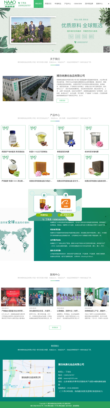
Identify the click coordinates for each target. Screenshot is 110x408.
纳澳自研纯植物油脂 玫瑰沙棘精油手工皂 (45, 181)
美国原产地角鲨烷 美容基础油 (13, 152)
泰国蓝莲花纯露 (63, 152)
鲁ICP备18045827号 (37, 406)
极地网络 (76, 406)
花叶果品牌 (89, 3)
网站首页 (38, 3)
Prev (3, 30)
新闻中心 (99, 3)
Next (107, 30)
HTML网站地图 (59, 406)
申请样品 (58, 3)
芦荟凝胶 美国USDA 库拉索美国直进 (16, 181)
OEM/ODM (78, 3)
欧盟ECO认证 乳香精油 (38, 152)
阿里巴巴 (48, 3)
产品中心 (67, 3)
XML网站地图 (49, 406)
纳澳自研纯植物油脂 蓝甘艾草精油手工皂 (72, 181)
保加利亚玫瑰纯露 (92, 152)
